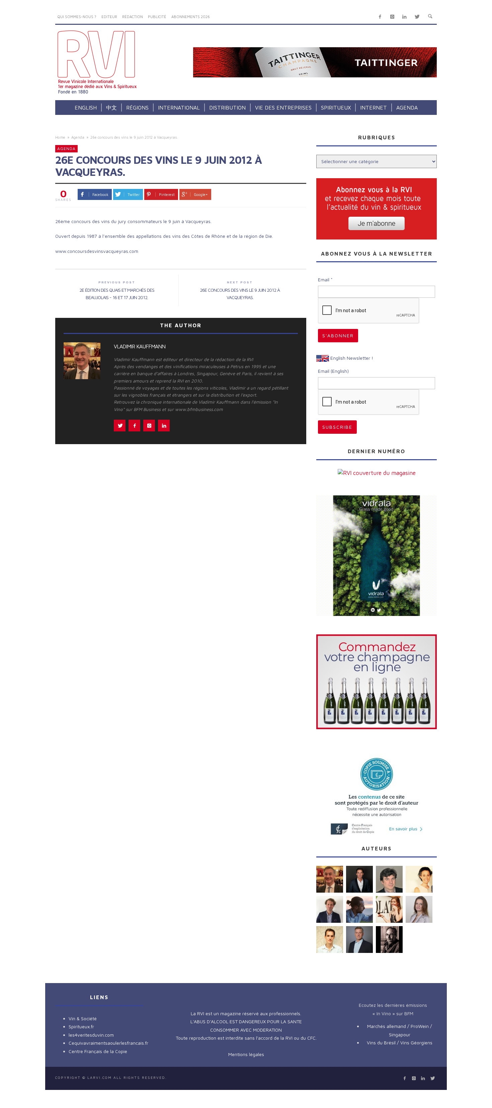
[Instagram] (392, 17)
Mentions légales (246, 1054)
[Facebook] (380, 17)
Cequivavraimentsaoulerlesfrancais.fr (108, 1043)
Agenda (77, 137)
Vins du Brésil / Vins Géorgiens (399, 1042)
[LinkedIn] (404, 17)
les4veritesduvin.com (91, 1035)
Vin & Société (83, 1018)
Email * (325, 279)
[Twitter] (417, 17)
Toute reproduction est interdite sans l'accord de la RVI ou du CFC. (246, 1038)
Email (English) (333, 371)
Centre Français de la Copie (98, 1051)
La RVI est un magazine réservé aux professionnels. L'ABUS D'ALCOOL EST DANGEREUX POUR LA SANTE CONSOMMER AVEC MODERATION (246, 1022)
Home (60, 137)
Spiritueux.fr (81, 1026)
